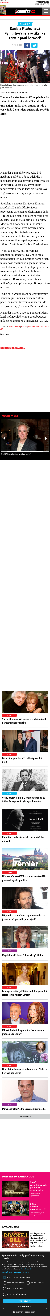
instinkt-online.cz (37, 1246)
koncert (24, 327)
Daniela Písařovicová (35, 327)
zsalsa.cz (29, 320)
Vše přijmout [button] (25, 1301)
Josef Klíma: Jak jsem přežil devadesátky (38, 1186)
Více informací (26, 1269)
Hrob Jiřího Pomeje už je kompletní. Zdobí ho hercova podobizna (24, 1071)
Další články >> (25, 1117)
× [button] (47, 1254)
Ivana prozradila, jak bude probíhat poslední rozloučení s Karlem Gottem (24, 993)
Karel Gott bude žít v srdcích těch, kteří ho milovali (23, 839)
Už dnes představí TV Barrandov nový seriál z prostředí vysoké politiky (24, 878)
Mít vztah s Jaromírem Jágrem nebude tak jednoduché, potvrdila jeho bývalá (23, 917)
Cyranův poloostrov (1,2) (38, 1206)
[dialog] (25, 1284)
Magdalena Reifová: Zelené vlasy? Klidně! (23, 955)
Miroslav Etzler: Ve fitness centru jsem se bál (24, 1109)
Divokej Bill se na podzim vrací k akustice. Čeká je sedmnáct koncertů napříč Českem (38, 1238)
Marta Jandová (14, 327)
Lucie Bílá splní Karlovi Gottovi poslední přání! (22, 760)
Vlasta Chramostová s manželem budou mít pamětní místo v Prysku (24, 721)
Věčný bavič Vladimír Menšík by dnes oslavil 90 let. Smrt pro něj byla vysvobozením (24, 800)
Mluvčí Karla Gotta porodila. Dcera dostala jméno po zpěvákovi (23, 1032)
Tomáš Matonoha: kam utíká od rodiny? (16, 454)
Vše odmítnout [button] (24, 1307)
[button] (25, 1272)
